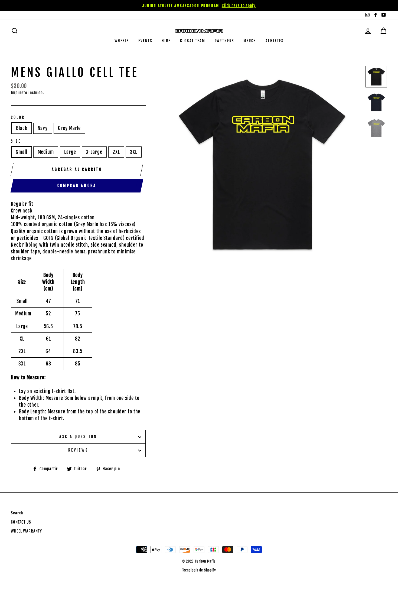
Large (70, 152)
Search (17, 512)
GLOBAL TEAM (192, 40)
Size (16, 141)
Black (21, 128)
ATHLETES (274, 40)
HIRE (166, 40)
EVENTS (145, 40)
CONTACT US (21, 522)
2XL (116, 152)
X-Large (94, 152)
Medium (46, 152)
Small (21, 152)
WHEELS (122, 40)
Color (18, 117)
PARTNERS (224, 40)
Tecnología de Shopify (199, 570)
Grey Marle (69, 128)
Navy (43, 128)
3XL (133, 152)
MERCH (249, 40)
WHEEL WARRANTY (26, 531)
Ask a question (78, 436)
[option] (199, 5)
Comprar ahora (77, 185)
